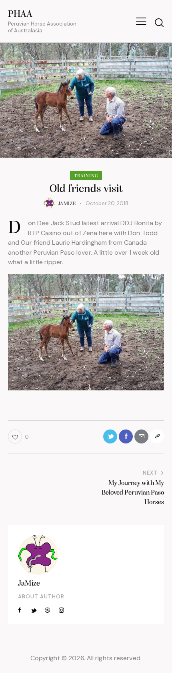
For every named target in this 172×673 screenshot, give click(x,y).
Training (86, 176)
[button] (141, 21)
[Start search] (159, 22)
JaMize (29, 584)
